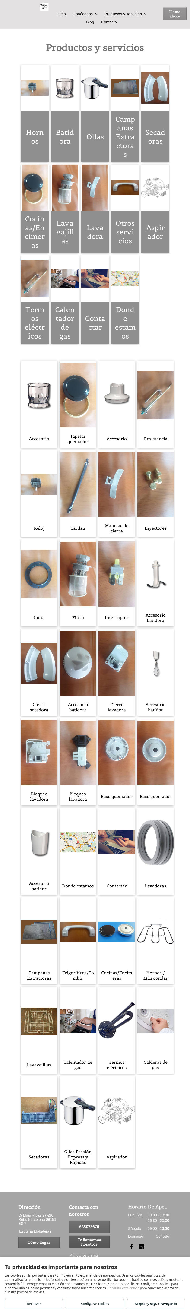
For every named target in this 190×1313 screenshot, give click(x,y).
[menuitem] (61, 14)
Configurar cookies (95, 1303)
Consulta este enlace (123, 1288)
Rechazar (34, 1303)
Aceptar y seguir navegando (156, 1303)
